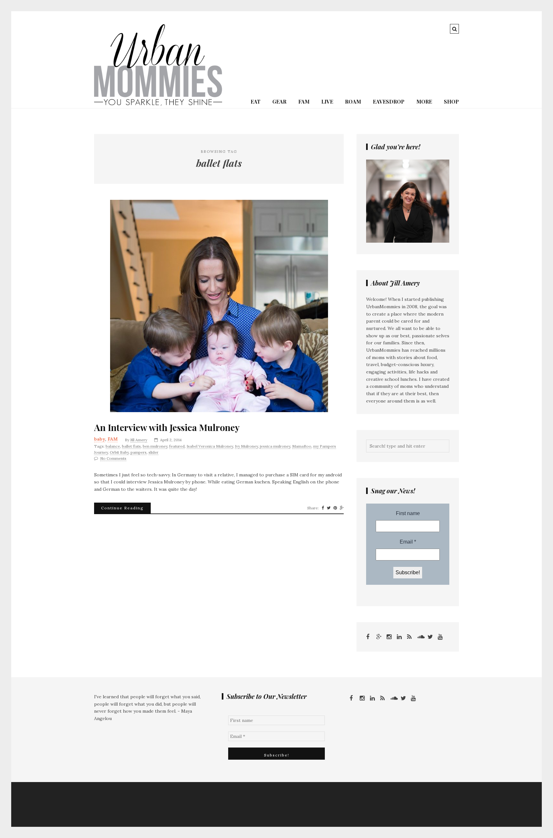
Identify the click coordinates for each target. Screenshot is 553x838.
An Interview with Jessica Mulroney (167, 427)
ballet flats (131, 446)
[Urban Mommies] (158, 104)
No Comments (113, 458)
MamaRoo (301, 446)
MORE (424, 101)
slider (153, 452)
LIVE (327, 101)
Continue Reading (122, 507)
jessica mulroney (275, 446)
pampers (139, 452)
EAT (255, 101)
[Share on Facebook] (323, 508)
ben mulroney (155, 446)
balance (113, 446)
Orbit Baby (119, 452)
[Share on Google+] (342, 508)
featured (177, 446)
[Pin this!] (335, 508)
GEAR (279, 101)
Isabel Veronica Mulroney (210, 446)
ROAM (353, 101)
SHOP (451, 101)
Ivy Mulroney (246, 446)
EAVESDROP (389, 101)
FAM (303, 101)
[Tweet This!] (329, 508)
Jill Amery (138, 439)
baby (99, 439)
